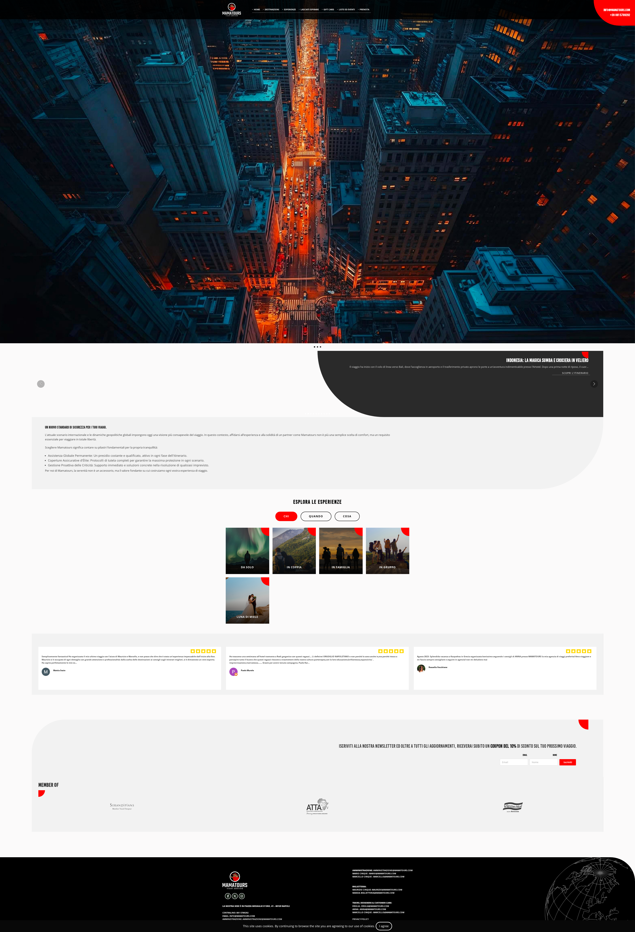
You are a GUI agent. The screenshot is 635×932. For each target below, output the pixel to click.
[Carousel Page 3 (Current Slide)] (320, 347)
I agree (384, 926)
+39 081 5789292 (620, 15)
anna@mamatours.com (373, 909)
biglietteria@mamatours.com (377, 892)
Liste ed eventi (347, 9)
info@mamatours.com (617, 10)
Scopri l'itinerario (575, 373)
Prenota (364, 9)
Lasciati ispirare (310, 9)
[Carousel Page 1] (314, 347)
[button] (305, 413)
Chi (286, 516)
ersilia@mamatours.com (375, 906)
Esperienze (290, 9)
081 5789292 (242, 912)
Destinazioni (272, 9)
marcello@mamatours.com (388, 876)
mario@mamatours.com (382, 873)
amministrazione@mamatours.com (393, 870)
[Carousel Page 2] (317, 347)
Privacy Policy (360, 919)
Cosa (347, 516)
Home (257, 9)
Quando (316, 516)
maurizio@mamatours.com (387, 889)
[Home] (231, 9)
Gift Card (329, 9)
